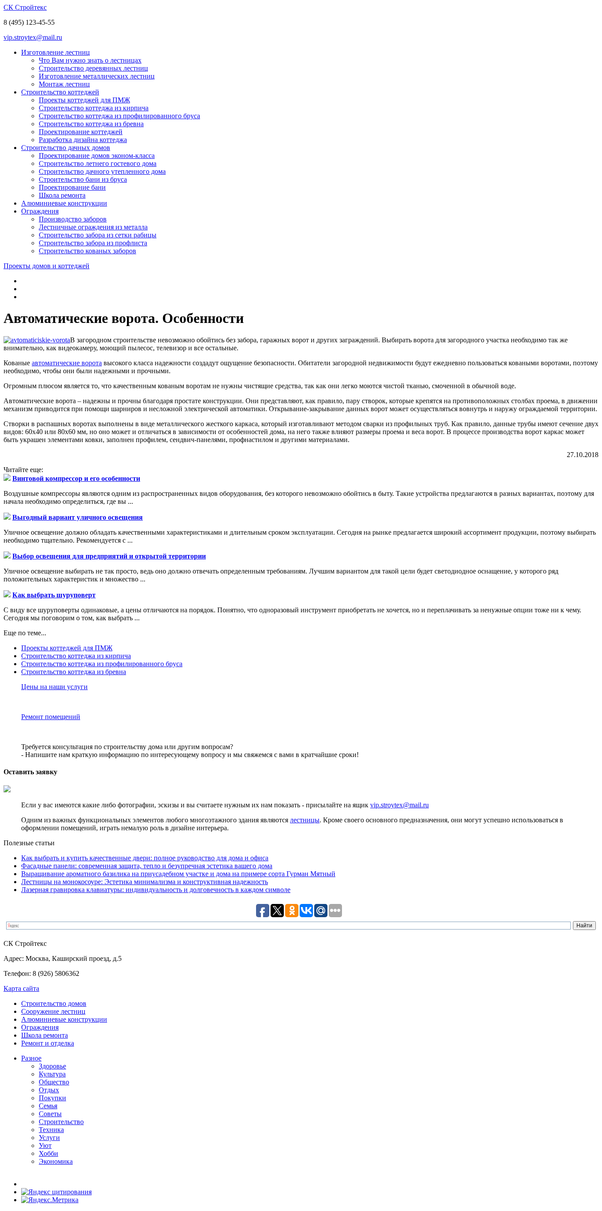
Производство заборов (73, 219)
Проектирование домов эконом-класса (97, 155)
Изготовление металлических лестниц (97, 76)
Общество (54, 1082)
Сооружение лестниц (53, 1011)
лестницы (305, 820)
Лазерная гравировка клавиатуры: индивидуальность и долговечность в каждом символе (155, 889)
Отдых (49, 1090)
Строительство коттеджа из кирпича (94, 108)
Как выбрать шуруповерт (54, 595)
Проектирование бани (72, 187)
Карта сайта (21, 988)
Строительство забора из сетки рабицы (97, 235)
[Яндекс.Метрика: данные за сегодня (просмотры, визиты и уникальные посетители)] (49, 1200)
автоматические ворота (67, 363)
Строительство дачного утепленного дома (102, 171)
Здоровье (52, 1066)
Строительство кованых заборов (87, 251)
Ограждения (40, 211)
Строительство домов (53, 1003)
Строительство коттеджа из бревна (91, 123)
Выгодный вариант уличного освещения (77, 517)
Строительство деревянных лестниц (93, 68)
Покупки (52, 1098)
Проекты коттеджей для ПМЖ (84, 100)
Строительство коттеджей (60, 92)
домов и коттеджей (46, 266)
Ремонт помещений (50, 716)
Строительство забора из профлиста (93, 243)
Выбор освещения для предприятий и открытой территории (109, 556)
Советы (50, 1113)
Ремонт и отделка (47, 1043)
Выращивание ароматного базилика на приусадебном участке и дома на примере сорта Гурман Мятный (178, 873)
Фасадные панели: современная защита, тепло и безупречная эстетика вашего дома (146, 866)
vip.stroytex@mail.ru (33, 37)
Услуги (49, 1137)
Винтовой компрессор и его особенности (76, 478)
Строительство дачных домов (65, 147)
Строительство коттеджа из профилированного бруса (119, 116)
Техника (51, 1129)
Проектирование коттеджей (81, 131)
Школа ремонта (62, 195)
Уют (45, 1145)
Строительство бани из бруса (83, 179)
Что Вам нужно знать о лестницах (90, 60)
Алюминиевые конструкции (64, 203)
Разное (31, 1058)
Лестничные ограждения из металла (93, 227)
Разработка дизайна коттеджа (83, 139)
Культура (52, 1074)
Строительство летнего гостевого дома (97, 163)
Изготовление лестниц (55, 52)
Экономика (56, 1161)
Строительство (61, 1121)
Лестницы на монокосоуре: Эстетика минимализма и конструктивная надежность (144, 881)
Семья (48, 1106)
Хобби (48, 1153)
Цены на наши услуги (54, 686)
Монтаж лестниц (64, 84)
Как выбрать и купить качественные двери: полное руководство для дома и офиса (144, 858)
